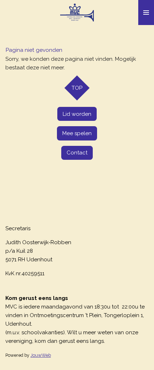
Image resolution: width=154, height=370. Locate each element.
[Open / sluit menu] (146, 12)
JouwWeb (40, 355)
